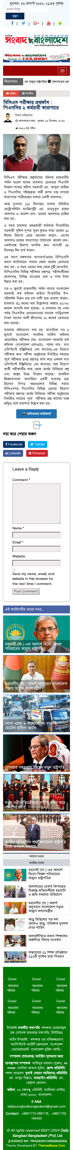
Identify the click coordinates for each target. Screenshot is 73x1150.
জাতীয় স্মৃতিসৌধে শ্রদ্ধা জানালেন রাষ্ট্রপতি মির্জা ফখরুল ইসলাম (35, 844)
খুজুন (15, 16)
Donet (12, 979)
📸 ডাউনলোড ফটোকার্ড (36, 414)
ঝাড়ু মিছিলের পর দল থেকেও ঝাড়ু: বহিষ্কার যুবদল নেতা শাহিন (48, 923)
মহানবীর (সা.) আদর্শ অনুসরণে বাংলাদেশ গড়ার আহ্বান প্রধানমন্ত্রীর (36, 686)
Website (18, 556)
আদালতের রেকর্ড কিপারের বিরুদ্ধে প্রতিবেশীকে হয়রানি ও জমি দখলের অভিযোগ (47, 890)
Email (17, 542)
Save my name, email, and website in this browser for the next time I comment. (33, 579)
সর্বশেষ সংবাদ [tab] (36, 856)
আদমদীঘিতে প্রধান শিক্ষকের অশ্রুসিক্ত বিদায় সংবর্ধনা (48, 938)
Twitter (39, 444)
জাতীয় (29, 93)
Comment (21, 480)
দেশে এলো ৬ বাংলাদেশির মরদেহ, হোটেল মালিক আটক (31, 725)
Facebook (15, 444)
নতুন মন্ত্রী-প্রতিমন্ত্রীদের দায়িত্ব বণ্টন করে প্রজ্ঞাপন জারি (35, 805)
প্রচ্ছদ (12, 93)
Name (18, 528)
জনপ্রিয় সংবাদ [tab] (36, 863)
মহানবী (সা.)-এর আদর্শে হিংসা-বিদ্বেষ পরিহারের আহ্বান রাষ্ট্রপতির (33, 646)
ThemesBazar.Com (51, 1145)
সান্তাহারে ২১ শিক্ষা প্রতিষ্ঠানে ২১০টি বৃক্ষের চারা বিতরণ (48, 954)
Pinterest (38, 453)
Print (38, 425)
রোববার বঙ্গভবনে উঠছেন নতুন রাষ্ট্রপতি (34, 767)
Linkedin (14, 453)
